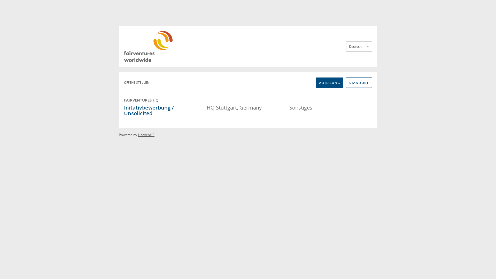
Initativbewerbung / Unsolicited (149, 110)
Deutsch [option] (355, 46)
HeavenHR (146, 135)
